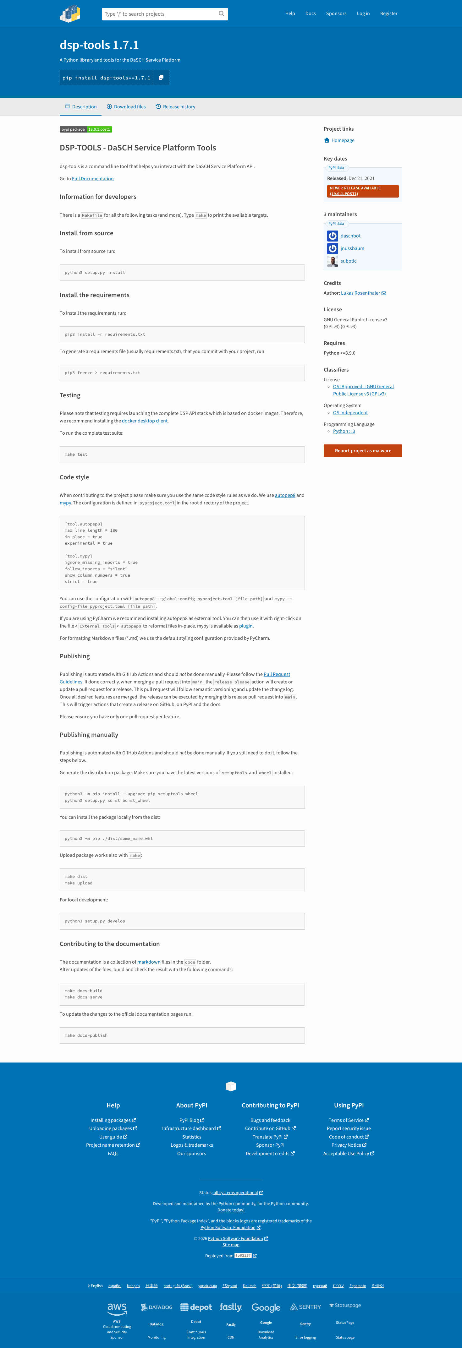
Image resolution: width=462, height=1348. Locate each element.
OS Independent (350, 412)
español (114, 1286)
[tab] (81, 107)
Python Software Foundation (228, 1227)
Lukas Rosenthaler (360, 293)
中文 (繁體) (297, 1286)
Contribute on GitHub (267, 1128)
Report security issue (349, 1128)
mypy (65, 502)
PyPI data (336, 168)
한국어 (378, 1286)
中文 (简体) (272, 1286)
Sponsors (336, 13)
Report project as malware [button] (363, 450)
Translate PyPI (268, 1136)
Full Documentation (93, 178)
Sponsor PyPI (270, 1145)
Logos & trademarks (192, 1145)
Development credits (267, 1153)
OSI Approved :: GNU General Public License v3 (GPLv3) (363, 390)
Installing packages (111, 1120)
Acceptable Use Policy (346, 1153)
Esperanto (357, 1286)
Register (389, 13)
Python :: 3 (344, 431)
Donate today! (231, 1210)
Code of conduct (346, 1136)
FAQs (113, 1153)
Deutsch (249, 1286)
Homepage (343, 140)
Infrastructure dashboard (189, 1128)
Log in (363, 13)
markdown (149, 962)
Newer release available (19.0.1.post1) (355, 191)
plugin (246, 625)
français (133, 1286)
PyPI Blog (189, 1120)
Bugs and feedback (270, 1120)
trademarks (289, 1221)
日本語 (152, 1286)
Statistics (191, 1136)
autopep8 (285, 495)
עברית (338, 1286)
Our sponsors (191, 1153)
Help (290, 13)
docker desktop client (145, 420)
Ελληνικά (230, 1286)
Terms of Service (346, 1120)
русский (320, 1286)
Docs (310, 13)
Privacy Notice (346, 1145)
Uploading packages (110, 1128)
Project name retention (110, 1145)
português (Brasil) (178, 1286)
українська (207, 1286)
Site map (231, 1245)
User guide (110, 1136)
